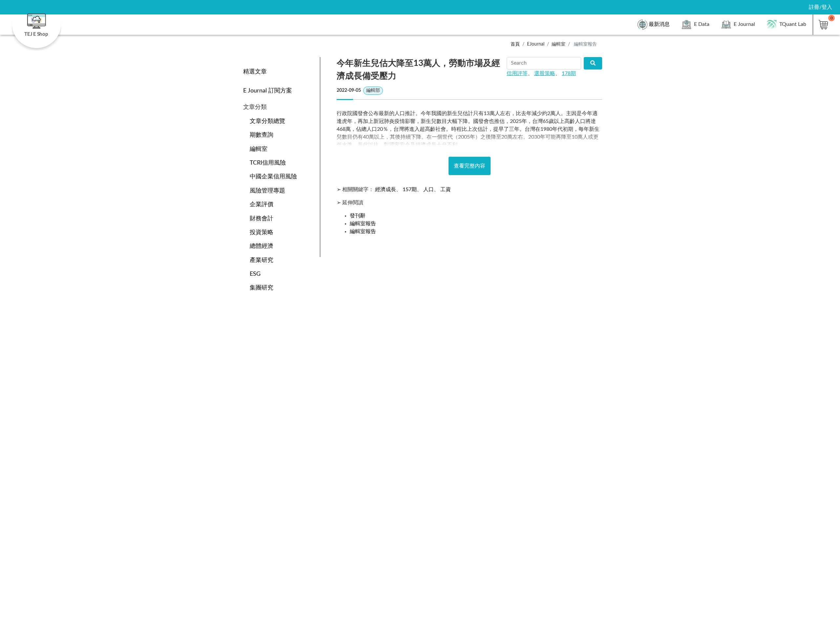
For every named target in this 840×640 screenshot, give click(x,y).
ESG (255, 274)
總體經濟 (261, 246)
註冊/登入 (820, 7)
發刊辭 (358, 215)
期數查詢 (261, 135)
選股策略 (544, 73)
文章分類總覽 (267, 121)
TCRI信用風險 (268, 163)
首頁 (515, 44)
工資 (445, 189)
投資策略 (261, 232)
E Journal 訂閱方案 (267, 90)
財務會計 (261, 218)
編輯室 (258, 149)
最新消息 (659, 24)
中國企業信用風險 (273, 176)
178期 (569, 73)
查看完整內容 (469, 166)
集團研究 (261, 287)
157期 (410, 189)
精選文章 (255, 71)
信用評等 (517, 73)
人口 (428, 189)
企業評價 (261, 204)
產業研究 (261, 260)
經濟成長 (385, 189)
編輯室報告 (363, 223)
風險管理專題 (267, 190)
